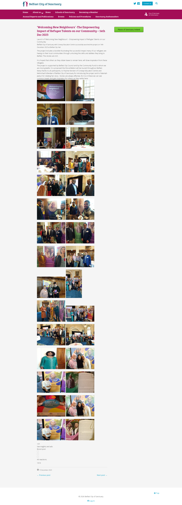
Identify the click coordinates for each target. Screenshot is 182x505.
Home (25, 12)
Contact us (147, 3)
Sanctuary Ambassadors (107, 16)
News (48, 12)
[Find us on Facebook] (138, 3)
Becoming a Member (88, 12)
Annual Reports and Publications (38, 16)
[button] (72, 446)
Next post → (102, 475)
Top (157, 493)
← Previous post (43, 475)
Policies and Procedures (80, 16)
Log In (92, 501)
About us (37, 12)
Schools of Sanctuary (65, 12)
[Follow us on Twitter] (134, 3)
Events (61, 16)
